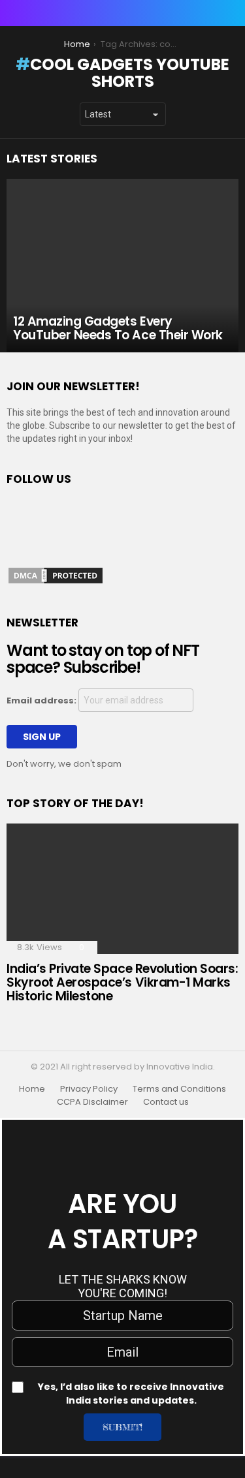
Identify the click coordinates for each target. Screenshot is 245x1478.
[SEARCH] (230, 13)
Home (32, 1089)
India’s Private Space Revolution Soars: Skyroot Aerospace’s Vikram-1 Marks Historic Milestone (122, 983)
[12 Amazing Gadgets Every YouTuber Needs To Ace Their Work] (122, 265)
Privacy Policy (89, 1089)
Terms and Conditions (179, 1089)
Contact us (166, 1102)
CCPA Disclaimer (92, 1102)
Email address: (42, 700)
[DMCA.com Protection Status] (56, 582)
